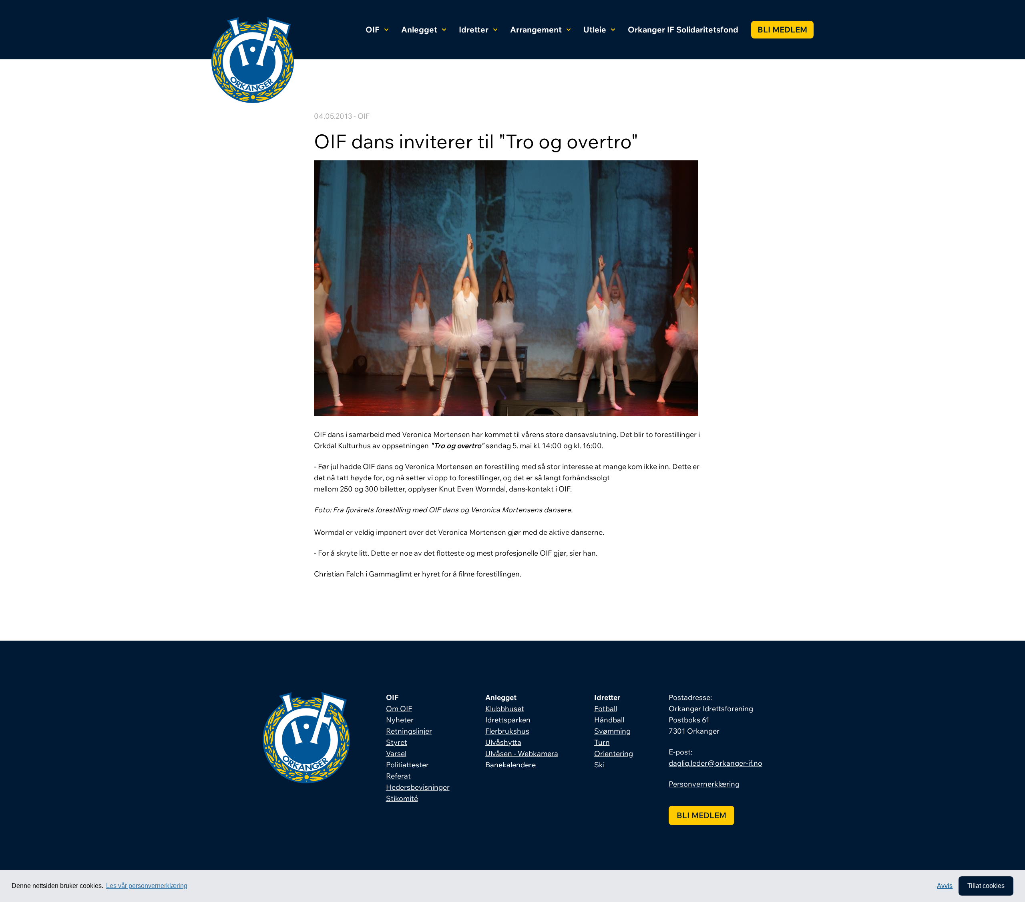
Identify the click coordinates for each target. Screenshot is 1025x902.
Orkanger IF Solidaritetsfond (683, 29)
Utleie (594, 29)
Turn (602, 742)
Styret (396, 742)
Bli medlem (782, 29)
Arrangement (536, 29)
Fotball (605, 708)
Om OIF (399, 708)
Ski (599, 764)
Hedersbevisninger (418, 787)
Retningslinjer (409, 731)
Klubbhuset (504, 708)
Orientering (613, 753)
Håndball (609, 719)
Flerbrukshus (507, 731)
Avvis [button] (945, 885)
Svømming (612, 731)
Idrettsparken (508, 719)
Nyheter (400, 719)
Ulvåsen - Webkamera (521, 753)
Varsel (396, 753)
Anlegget (419, 29)
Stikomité (402, 798)
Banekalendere (510, 764)
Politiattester (407, 764)
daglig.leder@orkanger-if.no (715, 763)
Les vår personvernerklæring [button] (146, 885)
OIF (373, 29)
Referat (398, 776)
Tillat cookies (986, 885)
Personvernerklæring (704, 784)
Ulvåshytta (503, 742)
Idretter (473, 29)
